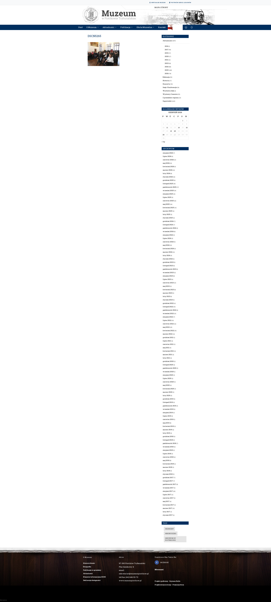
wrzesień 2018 (168, 447)
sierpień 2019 (168, 413)
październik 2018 (169, 443)
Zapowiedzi (167, 101)
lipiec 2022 (167, 320)
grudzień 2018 (168, 436)
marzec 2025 (167, 211)
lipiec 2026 (167, 156)
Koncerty (166, 84)
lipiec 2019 (167, 416)
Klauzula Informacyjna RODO (94, 577)
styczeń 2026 (168, 177)
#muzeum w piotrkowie (170, 539)
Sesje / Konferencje (170, 87)
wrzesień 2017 (168, 488)
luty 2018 (166, 471)
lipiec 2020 (167, 378)
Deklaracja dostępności (92, 580)
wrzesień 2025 (168, 190)
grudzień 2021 (168, 337)
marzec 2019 (167, 430)
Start (80, 27)
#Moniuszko (170, 534)
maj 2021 (166, 348)
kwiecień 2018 (168, 464)
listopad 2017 (168, 481)
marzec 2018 (167, 467)
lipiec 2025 (167, 197)
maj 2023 (166, 286)
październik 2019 (169, 406)
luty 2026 (166, 173)
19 (171, 131)
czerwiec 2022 (168, 324)
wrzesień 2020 (168, 372)
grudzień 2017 (168, 477)
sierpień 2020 (168, 375)
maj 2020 (166, 385)
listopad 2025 (168, 184)
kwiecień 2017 (168, 505)
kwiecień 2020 (168, 389)
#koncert (169, 529)
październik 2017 (169, 484)
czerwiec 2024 (168, 242)
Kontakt (162, 27)
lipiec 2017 (167, 495)
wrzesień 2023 (168, 273)
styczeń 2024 (168, 259)
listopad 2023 (168, 266)
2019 (166, 53)
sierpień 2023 (168, 276)
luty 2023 (166, 296)
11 (167, 128)
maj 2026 (166, 163)
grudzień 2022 (168, 303)
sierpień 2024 (168, 235)
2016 (166, 46)
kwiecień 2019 (168, 426)
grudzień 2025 (168, 180)
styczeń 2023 (168, 300)
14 (179, 128)
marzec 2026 (167, 170)
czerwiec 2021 (168, 344)
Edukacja (166, 77)
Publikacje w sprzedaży (92, 570)
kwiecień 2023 (168, 290)
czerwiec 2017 (168, 498)
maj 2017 (166, 501)
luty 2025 (166, 214)
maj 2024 (166, 245)
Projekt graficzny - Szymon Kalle (167, 581)
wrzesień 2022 (168, 313)
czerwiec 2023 (168, 283)
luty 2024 (166, 255)
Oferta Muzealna (144, 27)
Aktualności (108, 27)
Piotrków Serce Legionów (181, 2)
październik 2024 (169, 228)
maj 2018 (166, 460)
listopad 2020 (168, 365)
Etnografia (87, 567)
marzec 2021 (167, 355)
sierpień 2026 (168, 153)
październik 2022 (169, 310)
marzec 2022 (167, 334)
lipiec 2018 (167, 454)
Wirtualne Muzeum (158, 2)
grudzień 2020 (168, 361)
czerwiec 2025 (168, 201)
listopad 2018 (168, 440)
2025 (167, 70)
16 (186, 128)
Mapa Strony (161, 7)
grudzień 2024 (168, 221)
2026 (166, 73)
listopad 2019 (168, 402)
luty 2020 (166, 395)
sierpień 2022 (168, 317)
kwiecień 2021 (168, 351)
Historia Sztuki (89, 563)
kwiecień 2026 (168, 167)
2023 (166, 63)
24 (163, 135)
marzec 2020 (167, 392)
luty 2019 (166, 433)
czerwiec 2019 (168, 419)
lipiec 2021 (167, 341)
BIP (175, 28)
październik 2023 (169, 269)
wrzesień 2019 (168, 409)
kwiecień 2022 (168, 331)
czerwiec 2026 (168, 160)
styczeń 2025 (168, 218)
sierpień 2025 (168, 194)
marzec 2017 (167, 508)
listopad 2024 (168, 225)
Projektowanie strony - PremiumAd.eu (169, 585)
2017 (166, 50)
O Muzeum (91, 27)
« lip (163, 142)
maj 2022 (166, 327)
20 (175, 131)
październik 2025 (169, 187)
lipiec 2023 (167, 279)
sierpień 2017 (168, 491)
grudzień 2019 (168, 399)
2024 (166, 67)
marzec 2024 (167, 252)
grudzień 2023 (168, 262)
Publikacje (125, 27)
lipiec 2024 (167, 238)
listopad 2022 (168, 307)
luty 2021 (166, 358)
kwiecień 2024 (168, 249)
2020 (167, 56)
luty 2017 (166, 512)
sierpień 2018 (168, 450)
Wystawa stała (168, 91)
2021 (166, 60)
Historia (166, 81)
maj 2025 (166, 204)
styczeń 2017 (168, 515)
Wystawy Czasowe (170, 94)
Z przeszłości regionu (171, 98)
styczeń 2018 (168, 474)
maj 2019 (166, 423)
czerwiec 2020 (168, 382)
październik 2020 (169, 368)
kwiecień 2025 (168, 208)
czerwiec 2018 (168, 457)
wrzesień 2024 (168, 231)
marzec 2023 (167, 293)
